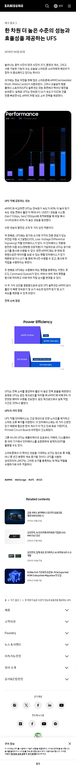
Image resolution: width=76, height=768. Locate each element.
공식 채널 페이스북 (38, 705)
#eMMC (9, 479)
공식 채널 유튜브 (61, 705)
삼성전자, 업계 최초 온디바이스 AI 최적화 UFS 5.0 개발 (49, 554)
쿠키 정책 (31, 754)
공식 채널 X (26, 705)
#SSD (39, 479)
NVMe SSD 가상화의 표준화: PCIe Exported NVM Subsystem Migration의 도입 (47, 574)
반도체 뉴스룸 (20, 724)
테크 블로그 (16, 600)
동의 (38, 763)
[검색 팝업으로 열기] (47, 6)
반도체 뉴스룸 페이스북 (32, 724)
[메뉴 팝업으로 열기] (69, 6)
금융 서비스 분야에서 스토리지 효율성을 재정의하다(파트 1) (44, 514)
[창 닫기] (69, 743)
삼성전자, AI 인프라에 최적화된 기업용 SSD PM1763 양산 (46, 534)
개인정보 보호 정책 (17, 754)
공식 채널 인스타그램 (15, 705)
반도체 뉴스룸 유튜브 (44, 724)
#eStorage (20, 479)
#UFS (31, 479)
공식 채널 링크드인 (50, 705)
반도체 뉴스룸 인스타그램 (55, 724)
